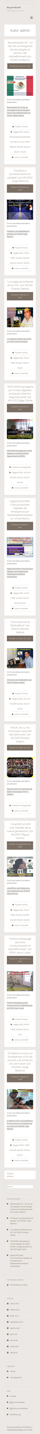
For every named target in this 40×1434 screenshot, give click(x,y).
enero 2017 (14, 1316)
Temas (25, 127)
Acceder (13, 1396)
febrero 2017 (15, 1310)
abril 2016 (13, 1353)
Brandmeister (15, 137)
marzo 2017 (14, 1304)
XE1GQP (20, 147)
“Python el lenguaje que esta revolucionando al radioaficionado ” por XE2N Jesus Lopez (20, 945)
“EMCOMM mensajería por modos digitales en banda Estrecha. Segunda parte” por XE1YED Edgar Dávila (20, 393)
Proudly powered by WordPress (19, 1427)
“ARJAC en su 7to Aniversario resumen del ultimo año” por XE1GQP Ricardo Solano (20, 734)
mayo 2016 (14, 1346)
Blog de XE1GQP (14, 7)
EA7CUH (27, 473)
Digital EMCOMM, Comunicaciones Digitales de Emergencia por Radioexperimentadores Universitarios (21, 1260)
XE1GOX (19, 915)
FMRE (27, 142)
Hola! (25, 1285)
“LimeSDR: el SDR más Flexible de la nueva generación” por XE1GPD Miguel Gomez (20, 831)
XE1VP (16, 603)
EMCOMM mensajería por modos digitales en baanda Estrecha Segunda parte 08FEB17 (19, 453)
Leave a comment (21, 157)
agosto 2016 (15, 1328)
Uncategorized (25, 467)
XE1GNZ (19, 258)
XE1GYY (17, 152)
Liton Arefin (28, 1430)
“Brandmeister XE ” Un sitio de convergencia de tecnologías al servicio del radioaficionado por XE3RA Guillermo (20, 51)
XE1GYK (27, 920)
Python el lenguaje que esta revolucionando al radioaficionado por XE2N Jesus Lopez (20, 1005)
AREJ (21, 132)
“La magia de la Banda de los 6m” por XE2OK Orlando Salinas (20, 285)
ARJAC (26, 132)
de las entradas (17, 1402)
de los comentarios (19, 1408)
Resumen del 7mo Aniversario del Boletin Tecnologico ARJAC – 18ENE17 (19, 791)
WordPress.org (15, 1415)
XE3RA (23, 152)
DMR (15, 142)
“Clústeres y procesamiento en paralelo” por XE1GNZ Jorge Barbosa (21, 1221)
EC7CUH (21, 142)
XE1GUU (27, 147)
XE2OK (20, 368)
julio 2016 (13, 1334)
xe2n (20, 1035)
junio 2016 (14, 1340)
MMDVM (13, 147)
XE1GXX (20, 920)
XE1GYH (20, 263)
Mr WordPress (15, 1285)
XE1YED (20, 483)
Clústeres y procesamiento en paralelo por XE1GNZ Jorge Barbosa (18, 234)
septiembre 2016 (16, 1322)
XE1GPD (26, 915)
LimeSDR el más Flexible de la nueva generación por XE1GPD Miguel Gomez (18, 891)
